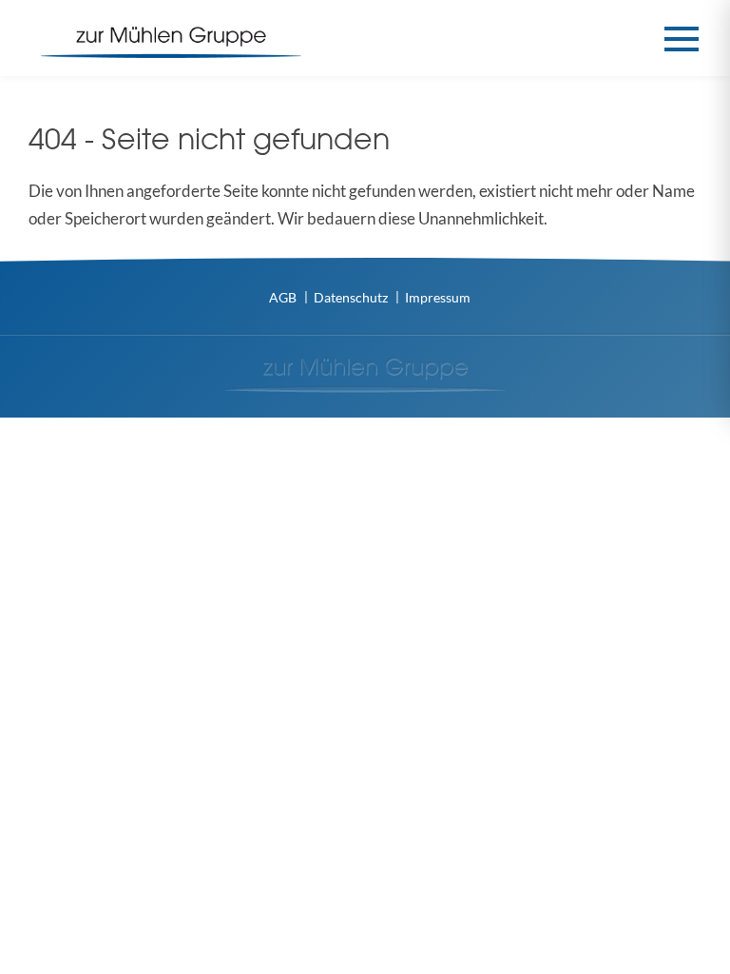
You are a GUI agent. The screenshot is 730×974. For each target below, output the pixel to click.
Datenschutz (351, 297)
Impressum (438, 297)
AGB (283, 297)
